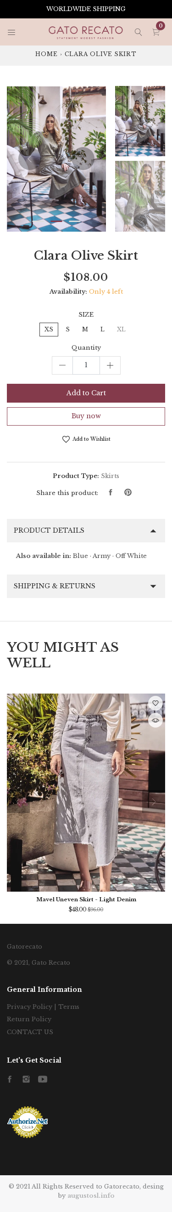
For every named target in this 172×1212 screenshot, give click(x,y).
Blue (80, 556)
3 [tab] (75, 221)
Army (102, 556)
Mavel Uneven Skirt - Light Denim (86, 899)
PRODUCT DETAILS (49, 530)
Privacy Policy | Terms (43, 1007)
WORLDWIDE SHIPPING (86, 9)
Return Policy (29, 1019)
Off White (131, 556)
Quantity (86, 348)
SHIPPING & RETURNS (54, 586)
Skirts (110, 476)
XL (121, 329)
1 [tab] (38, 221)
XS (48, 329)
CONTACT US (30, 1032)
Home (46, 54)
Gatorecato (24, 946)
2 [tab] (56, 221)
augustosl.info (91, 1196)
